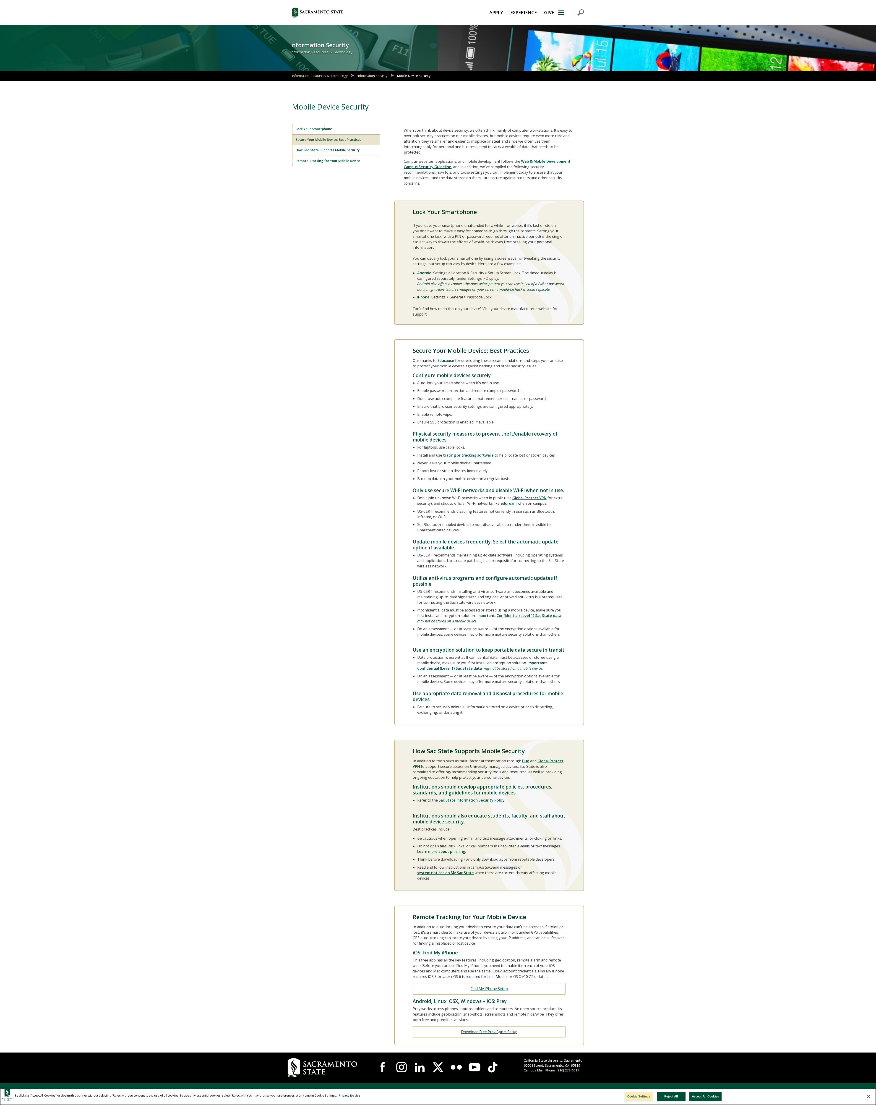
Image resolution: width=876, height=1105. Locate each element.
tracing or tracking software (468, 455)
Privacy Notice (349, 1095)
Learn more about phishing (441, 851)
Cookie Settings (638, 1096)
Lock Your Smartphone (314, 129)
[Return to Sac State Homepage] (343, 13)
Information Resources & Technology (320, 75)
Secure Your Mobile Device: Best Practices (328, 139)
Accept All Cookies (705, 1096)
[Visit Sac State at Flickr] (456, 1067)
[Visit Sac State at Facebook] (383, 1067)
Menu (571, 12)
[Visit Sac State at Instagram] (401, 1067)
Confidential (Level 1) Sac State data (529, 615)
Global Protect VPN (529, 497)
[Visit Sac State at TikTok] (493, 1067)
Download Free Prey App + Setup (489, 1031)
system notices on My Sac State (445, 872)
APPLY (496, 12)
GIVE (549, 12)
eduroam (508, 503)
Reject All (671, 1096)
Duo (525, 760)
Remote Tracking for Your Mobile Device (328, 161)
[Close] (869, 1096)
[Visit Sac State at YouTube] (474, 1067)
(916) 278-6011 (567, 1070)
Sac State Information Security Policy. (472, 800)
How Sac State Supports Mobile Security (328, 150)
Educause (446, 360)
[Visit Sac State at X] (438, 1067)
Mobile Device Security (413, 75)
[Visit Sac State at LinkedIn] (420, 1067)
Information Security (372, 75)
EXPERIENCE (523, 12)
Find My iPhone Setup (489, 988)
